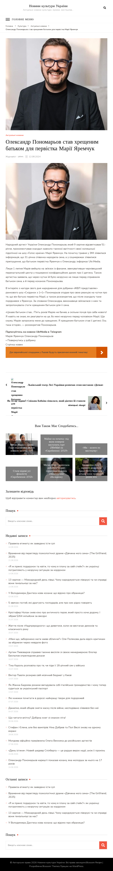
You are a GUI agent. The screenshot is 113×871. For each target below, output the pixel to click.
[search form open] (104, 8)
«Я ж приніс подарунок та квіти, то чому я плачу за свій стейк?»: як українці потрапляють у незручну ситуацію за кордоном (53, 568)
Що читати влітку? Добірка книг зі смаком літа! (37, 717)
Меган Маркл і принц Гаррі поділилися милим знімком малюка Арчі (22, 447)
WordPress (77, 866)
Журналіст (11, 156)
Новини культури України (48, 6)
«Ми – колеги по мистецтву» (91, 449)
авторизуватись (66, 498)
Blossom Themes (51, 866)
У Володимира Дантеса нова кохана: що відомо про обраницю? (46, 593)
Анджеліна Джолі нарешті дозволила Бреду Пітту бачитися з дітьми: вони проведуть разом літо (91, 470)
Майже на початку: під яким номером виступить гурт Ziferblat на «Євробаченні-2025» (56, 444)
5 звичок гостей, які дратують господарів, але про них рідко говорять (50, 602)
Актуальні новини (15, 135)
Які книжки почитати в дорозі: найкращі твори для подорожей (46, 698)
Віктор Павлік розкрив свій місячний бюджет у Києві (40, 675)
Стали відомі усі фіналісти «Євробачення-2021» (21, 473)
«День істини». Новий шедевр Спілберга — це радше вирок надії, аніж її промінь (56, 750)
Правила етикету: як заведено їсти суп (31, 543)
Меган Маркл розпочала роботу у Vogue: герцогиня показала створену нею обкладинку (56, 470)
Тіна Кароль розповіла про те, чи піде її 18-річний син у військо (46, 665)
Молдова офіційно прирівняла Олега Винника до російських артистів (50, 740)
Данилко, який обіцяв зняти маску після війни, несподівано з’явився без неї (53, 708)
